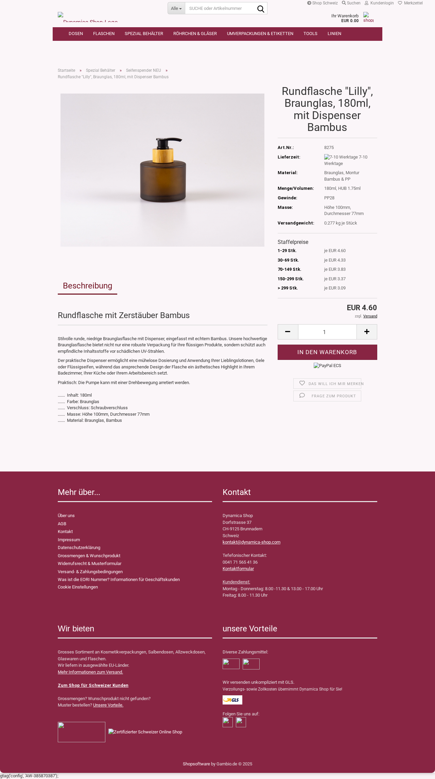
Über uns (66, 515)
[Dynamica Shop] (107, 13)
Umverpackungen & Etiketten (260, 33)
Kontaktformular (238, 568)
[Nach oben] (18, 768)
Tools (310, 33)
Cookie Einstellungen (78, 587)
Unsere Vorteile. (108, 705)
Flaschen (104, 33)
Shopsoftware (196, 763)
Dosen (76, 33)
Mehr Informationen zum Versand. (90, 672)
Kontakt (65, 531)
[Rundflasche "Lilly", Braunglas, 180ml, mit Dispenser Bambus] (162, 169)
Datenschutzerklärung (79, 547)
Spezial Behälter (144, 33)
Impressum (69, 539)
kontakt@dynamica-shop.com (251, 542)
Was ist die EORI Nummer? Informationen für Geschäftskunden (119, 579)
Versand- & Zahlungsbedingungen (90, 571)
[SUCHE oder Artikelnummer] (261, 8)
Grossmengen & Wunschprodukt (89, 555)
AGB (62, 523)
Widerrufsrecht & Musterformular (89, 563)
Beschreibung (87, 286)
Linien (334, 33)
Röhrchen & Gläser (195, 33)
